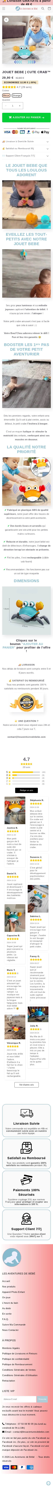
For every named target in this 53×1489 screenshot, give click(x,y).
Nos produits (8, 1286)
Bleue (6, 95)
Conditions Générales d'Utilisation (19, 1375)
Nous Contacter (10, 1330)
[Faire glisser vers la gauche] (3, 43)
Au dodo (6, 1308)
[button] (3, 8)
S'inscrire (42, 1399)
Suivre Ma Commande (14, 1324)
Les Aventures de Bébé (22, 1457)
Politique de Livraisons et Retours (19, 1353)
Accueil (6, 1281)
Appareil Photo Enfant (13, 1292)
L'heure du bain (10, 1303)
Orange (17, 95)
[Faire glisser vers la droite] (49, 43)
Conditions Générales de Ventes (19, 1370)
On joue (6, 1297)
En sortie (6, 1313)
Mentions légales (11, 1348)
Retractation (8, 1380)
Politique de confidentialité (15, 1359)
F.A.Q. (5, 1319)
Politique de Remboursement (17, 1364)
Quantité (6, 100)
